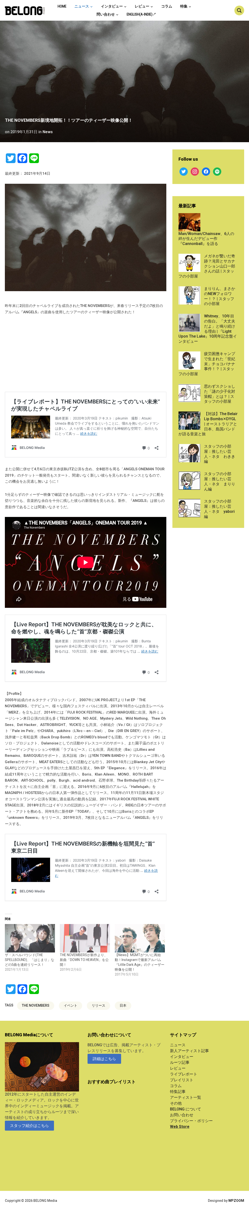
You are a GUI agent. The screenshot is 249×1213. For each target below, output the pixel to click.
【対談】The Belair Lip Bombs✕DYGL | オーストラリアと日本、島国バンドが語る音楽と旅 (208, 423)
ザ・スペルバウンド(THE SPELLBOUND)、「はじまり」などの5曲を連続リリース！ (29, 960)
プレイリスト (181, 1080)
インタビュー (112, 6)
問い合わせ (106, 14)
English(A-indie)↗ (141, 14)
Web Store (179, 1126)
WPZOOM (236, 1201)
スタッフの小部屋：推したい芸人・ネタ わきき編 (219, 454)
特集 (183, 6)
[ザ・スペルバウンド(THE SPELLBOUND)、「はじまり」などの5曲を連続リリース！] (30, 938)
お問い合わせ (181, 1115)
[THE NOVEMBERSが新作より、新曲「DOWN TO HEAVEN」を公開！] (85, 938)
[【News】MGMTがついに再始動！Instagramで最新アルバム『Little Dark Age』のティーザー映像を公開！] (140, 938)
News (48, 132)
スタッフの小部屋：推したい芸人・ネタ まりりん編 (219, 481)
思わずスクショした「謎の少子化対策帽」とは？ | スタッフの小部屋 (219, 394)
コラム (166, 6)
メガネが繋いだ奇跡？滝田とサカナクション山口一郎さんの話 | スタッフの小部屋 (206, 266)
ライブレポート (183, 1074)
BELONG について (185, 1109)
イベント (70, 1005)
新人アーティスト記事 (189, 1050)
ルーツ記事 (179, 1062)
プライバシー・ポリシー (191, 1120)
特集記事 (178, 1091)
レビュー (142, 6)
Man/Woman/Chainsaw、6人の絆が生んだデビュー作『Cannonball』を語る (206, 238)
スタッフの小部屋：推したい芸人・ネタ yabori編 (219, 509)
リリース (98, 1005)
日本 (123, 1005)
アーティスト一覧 (185, 1097)
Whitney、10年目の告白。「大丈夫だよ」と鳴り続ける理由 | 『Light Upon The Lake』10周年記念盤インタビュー (207, 329)
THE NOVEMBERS (35, 1005)
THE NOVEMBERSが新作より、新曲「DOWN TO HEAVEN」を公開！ (84, 960)
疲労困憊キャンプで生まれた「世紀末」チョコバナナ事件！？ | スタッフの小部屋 (206, 363)
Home (62, 6)
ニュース (81, 6)
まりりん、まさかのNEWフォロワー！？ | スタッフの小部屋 (219, 296)
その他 (176, 1103)
